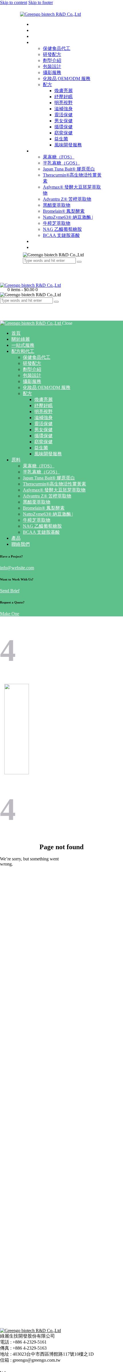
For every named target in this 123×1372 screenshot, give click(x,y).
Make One (9, 613)
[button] (3, 306)
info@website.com (17, 567)
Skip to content (13, 2)
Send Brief (9, 590)
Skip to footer (40, 2)
